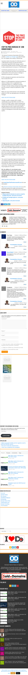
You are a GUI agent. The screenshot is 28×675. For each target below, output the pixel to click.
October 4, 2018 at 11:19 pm (20, 260)
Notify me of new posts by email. (10, 349)
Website (3, 339)
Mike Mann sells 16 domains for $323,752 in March (16, 462)
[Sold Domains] (14, 210)
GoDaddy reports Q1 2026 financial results (15, 620)
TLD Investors (4, 505)
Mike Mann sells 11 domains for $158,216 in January (15, 478)
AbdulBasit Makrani (5, 497)
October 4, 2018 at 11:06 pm (20, 252)
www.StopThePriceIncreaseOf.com (13, 182)
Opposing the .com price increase (11, 200)
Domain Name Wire (5, 500)
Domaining (3, 499)
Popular (8, 452)
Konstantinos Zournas (6, 51)
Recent (3, 452)
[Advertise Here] (14, 10)
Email (3, 335)
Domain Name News (13, 52)
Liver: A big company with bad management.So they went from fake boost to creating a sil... (15, 644)
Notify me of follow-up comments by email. (13, 347)
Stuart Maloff (10, 252)
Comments (14, 452)
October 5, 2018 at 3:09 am (21, 268)
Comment (4, 318)
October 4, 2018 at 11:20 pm (20, 246)
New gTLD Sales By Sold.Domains (9, 445)
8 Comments (5, 53)
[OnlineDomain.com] (14, 4)
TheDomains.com (5, 502)
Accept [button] (12, 673)
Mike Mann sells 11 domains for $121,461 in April (15, 456)
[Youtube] (18, 547)
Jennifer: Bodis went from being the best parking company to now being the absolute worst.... (15, 630)
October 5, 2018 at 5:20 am (21, 287)
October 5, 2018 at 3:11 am (21, 280)
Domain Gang (4, 494)
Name (3, 331)
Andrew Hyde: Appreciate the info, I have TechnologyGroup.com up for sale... (14, 653)
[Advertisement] (14, 20)
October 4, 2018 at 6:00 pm (21, 235)
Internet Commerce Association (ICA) (12, 186)
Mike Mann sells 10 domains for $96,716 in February (16, 473)
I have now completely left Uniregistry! (10, 447)
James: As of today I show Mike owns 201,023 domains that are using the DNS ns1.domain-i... (16, 658)
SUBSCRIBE (6, 435)
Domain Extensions (6, 52)
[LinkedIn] (15, 547)
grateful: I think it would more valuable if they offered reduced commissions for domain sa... (15, 648)
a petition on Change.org (11, 56)
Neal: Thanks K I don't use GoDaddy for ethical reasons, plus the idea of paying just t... (16, 662)
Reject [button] (18, 673)
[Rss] (10, 547)
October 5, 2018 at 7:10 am (21, 302)
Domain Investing (5, 504)
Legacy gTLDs (19, 52)
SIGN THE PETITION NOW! (8, 97)
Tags (20, 452)
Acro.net (3, 493)
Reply (25, 249)
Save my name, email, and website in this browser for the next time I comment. (12, 345)
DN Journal (3, 496)
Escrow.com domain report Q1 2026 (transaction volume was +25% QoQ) (17, 467)
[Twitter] (13, 547)
